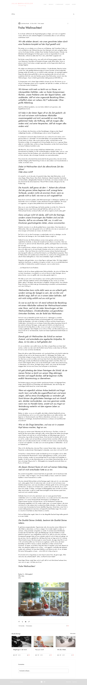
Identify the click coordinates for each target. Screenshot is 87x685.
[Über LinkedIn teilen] (25, 621)
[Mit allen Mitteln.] (65, 641)
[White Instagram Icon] (44, 682)
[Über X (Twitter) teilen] (22, 621)
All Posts (13, 14)
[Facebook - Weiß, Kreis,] (41, 682)
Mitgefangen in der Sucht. (20, 649)
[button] (73, 14)
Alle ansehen (72, 633)
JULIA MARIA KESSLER (22, 4)
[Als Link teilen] (29, 621)
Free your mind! (39, 649)
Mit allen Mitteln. (61, 649)
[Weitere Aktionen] (68, 23)
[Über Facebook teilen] (19, 621)
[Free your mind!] (43, 641)
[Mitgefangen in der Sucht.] (21, 641)
